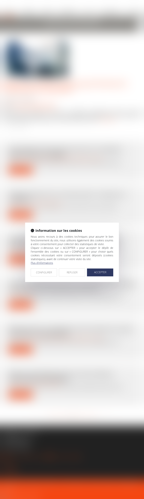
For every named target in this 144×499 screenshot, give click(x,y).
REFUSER (72, 272)
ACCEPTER (100, 272)
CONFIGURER (44, 272)
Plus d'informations (42, 263)
